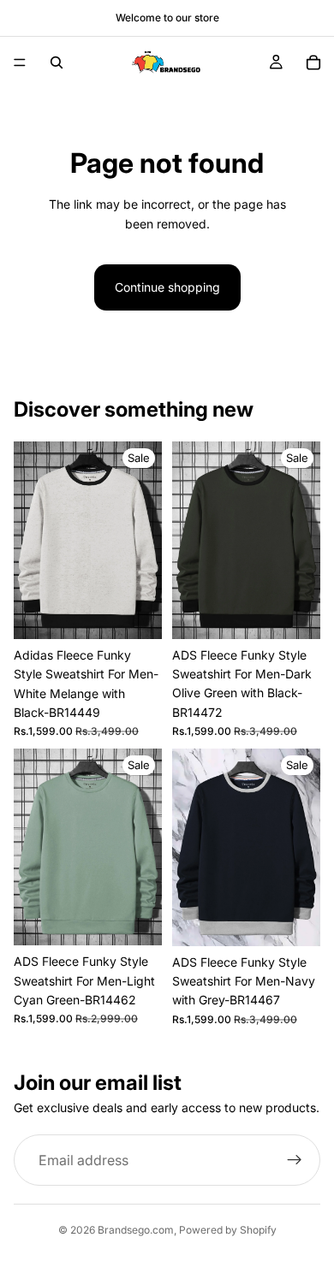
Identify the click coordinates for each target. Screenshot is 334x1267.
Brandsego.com (136, 1229)
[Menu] (19, 62)
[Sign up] (295, 1160)
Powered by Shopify (228, 1229)
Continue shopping (167, 287)
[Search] (56, 62)
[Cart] (313, 62)
